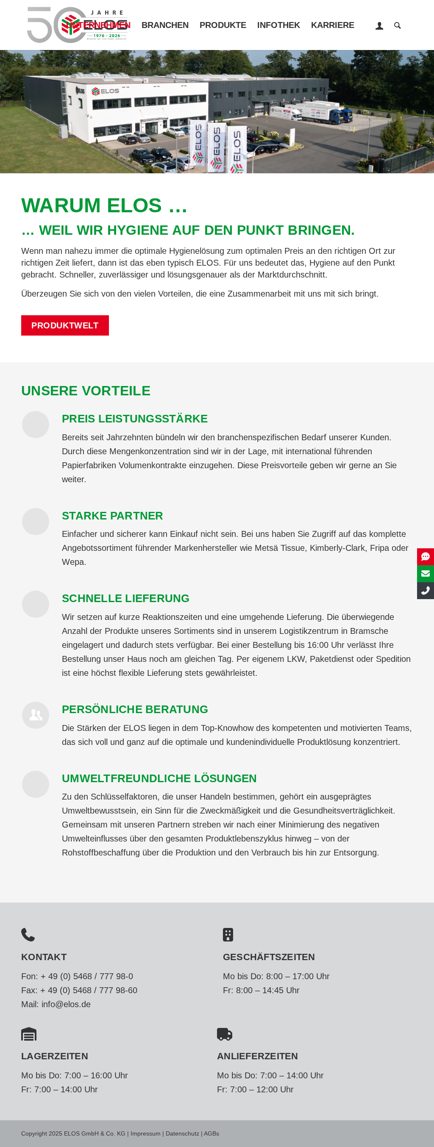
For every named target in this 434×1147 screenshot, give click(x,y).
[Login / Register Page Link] (379, 26)
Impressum (146, 1133)
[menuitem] (98, 25)
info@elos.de (66, 1004)
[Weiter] (426, 111)
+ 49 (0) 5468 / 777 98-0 (87, 976)
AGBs (211, 1133)
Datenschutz (182, 1133)
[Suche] (397, 25)
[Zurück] (7, 111)
